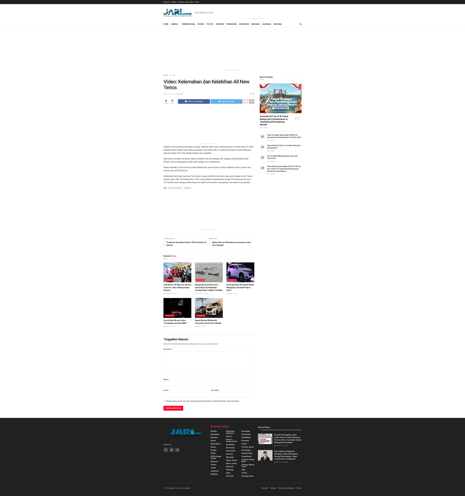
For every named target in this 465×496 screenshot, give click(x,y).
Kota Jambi (230, 451)
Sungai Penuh (246, 453)
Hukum (201, 24)
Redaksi (174, 2)
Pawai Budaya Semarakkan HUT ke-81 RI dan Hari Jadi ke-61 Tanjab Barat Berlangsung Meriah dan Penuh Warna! (284, 168)
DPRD (213, 453)
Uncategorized (247, 476)
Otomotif (172, 75)
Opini (228, 473)
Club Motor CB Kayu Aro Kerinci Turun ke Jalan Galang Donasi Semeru (177, 287)
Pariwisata (245, 431)
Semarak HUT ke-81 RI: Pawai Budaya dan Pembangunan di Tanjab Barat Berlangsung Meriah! (274, 120)
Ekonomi (220, 24)
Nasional (278, 24)
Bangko (214, 431)
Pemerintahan (188, 24)
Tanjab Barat (246, 456)
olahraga (229, 470)
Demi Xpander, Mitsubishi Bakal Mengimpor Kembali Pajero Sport (240, 287)
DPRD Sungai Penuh (216, 457)
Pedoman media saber (185, 2)
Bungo (213, 447)
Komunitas (230, 448)
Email (166, 390)
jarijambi (171, 488)
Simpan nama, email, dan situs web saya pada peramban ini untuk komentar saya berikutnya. (203, 401)
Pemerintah (246, 434)
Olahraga (266, 24)
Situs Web (215, 390)
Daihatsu (187, 188)
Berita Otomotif (175, 188)
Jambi (213, 468)
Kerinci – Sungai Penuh (231, 440)
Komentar (168, 349)
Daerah (174, 24)
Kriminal (229, 454)
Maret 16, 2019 (168, 94)
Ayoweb (187, 488)
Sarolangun (246, 450)
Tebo (243, 470)
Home (165, 24)
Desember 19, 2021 (171, 293)
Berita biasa (215, 444)
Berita (213, 441)
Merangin (230, 457)
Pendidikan (231, 24)
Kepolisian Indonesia (230, 432)
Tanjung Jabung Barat (247, 460)
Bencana (255, 24)
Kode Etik (166, 2)
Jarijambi (214, 471)
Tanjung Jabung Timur (247, 466)
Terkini (244, 473)
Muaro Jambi (231, 460)
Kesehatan (244, 24)
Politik (210, 24)
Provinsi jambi (247, 447)
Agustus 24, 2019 (202, 293)
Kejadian (214, 474)
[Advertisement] (257, 10)
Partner (197, 2)
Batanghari (215, 434)
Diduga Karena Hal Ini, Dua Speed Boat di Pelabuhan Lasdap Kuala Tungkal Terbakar (209, 287)
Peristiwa (245, 441)
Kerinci (229, 436)
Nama (166, 379)
